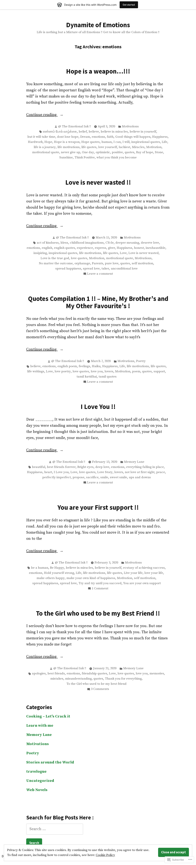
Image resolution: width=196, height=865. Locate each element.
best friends (56, 674)
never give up (70, 152)
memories (156, 674)
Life (164, 142)
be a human (39, 568)
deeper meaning (127, 243)
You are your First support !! (98, 507)
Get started (129, 4)
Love (123, 253)
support (159, 371)
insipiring (40, 253)
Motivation (154, 147)
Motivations (130, 127)
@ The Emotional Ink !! (74, 127)
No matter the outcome (56, 263)
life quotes (88, 147)
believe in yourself (143, 132)
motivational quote (45, 152)
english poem (67, 366)
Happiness (160, 137)
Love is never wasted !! (98, 182)
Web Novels (36, 790)
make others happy (51, 578)
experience (85, 248)
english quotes (64, 248)
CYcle (109, 243)
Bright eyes (85, 467)
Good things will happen (132, 137)
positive (117, 152)
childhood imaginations (87, 243)
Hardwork (35, 142)
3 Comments (100, 689)
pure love (111, 263)
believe (94, 132)
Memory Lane (134, 462)
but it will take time (41, 137)
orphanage (82, 263)
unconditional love (124, 269)
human (106, 142)
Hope (48, 142)
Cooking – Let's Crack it (48, 716)
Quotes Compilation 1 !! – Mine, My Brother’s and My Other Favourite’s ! (98, 302)
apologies (39, 674)
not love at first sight (139, 472)
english (47, 248)
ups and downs (140, 477)
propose (78, 477)
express (100, 248)
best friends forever (61, 467)
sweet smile (118, 477)
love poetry (63, 371)
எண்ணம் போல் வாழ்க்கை (60, 132)
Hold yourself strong (59, 573)
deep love (102, 467)
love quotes (79, 258)
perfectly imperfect (56, 477)
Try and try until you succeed (100, 583)
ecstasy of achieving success (144, 568)
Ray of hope (144, 152)
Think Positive (84, 158)
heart (48, 472)
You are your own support (142, 583)
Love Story (105, 472)
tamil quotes (108, 377)
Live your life (133, 573)
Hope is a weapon (67, 142)
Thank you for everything (123, 679)
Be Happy (57, 568)
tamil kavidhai (87, 377)
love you (97, 371)
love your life (153, 573)
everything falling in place (145, 467)
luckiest (124, 147)
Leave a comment (100, 274)
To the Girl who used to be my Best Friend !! (98, 613)
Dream (85, 137)
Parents (97, 263)
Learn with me (39, 725)
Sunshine (66, 158)
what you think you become (116, 158)
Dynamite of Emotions (98, 25)
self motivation (142, 263)
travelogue (36, 771)
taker (105, 269)
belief (83, 132)
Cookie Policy (105, 855)
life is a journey (45, 147)
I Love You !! (98, 406)
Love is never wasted (143, 253)
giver (111, 248)
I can (117, 142)
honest (139, 248)
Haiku (96, 366)
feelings (84, 366)
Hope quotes (90, 142)
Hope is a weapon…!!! (98, 71)
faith (110, 137)
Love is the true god (55, 258)
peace (160, 472)
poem (136, 371)
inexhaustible (155, 248)
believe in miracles (114, 132)
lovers (109, 371)
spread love (91, 269)
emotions (98, 137)
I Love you (61, 472)
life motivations (68, 147)
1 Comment (100, 588)
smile (104, 477)
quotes (129, 152)
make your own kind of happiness (90, 578)
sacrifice (92, 477)
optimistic (103, 152)
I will (126, 142)
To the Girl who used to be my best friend (96, 684)
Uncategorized (40, 780)
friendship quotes (94, 674)
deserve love (150, 243)
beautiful (38, 467)
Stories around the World (50, 762)
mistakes (56, 679)
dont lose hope (67, 137)
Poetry (141, 361)
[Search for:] (54, 829)
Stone (159, 152)
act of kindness (48, 243)
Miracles (138, 147)
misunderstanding (78, 679)
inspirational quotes (145, 142)
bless (64, 243)
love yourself (107, 147)
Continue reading (42, 115)
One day (88, 152)
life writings (35, 371)
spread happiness (68, 269)
